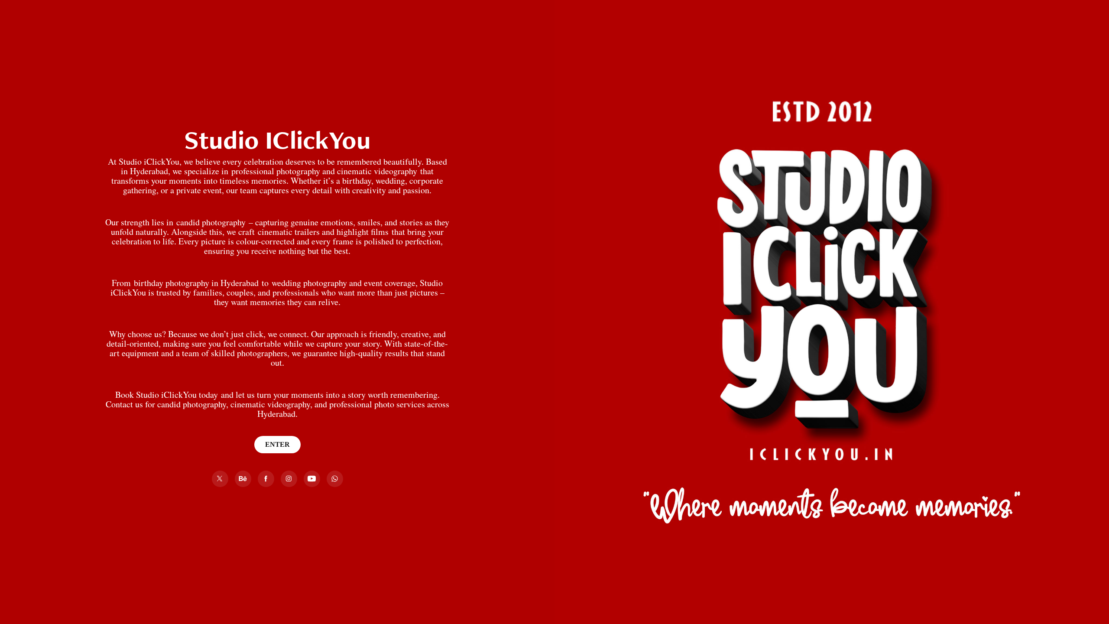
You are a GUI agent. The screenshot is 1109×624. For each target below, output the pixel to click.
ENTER (277, 444)
